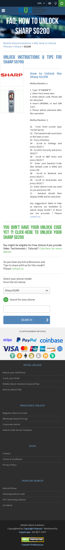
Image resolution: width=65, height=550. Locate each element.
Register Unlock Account (15, 413)
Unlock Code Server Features (17, 430)
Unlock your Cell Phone (14, 372)
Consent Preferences (32, 545)
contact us (35, 216)
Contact (6, 453)
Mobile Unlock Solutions (17, 43)
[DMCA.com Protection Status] (32, 540)
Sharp (17, 46)
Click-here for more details (32, 248)
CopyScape (24, 532)
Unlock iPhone (10, 488)
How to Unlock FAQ (12, 389)
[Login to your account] (61, 3)
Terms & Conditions (12, 459)
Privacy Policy (9, 465)
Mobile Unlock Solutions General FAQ (21, 384)
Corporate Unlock (11, 424)
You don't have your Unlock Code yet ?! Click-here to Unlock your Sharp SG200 (32, 232)
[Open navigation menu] (3, 11)
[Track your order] (55, 3)
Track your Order (11, 378)
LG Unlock (7, 505)
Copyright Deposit (33, 528)
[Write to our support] (49, 3)
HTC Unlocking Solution (14, 499)
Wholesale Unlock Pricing (15, 418)
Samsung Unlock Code (14, 494)
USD (40, 3)
